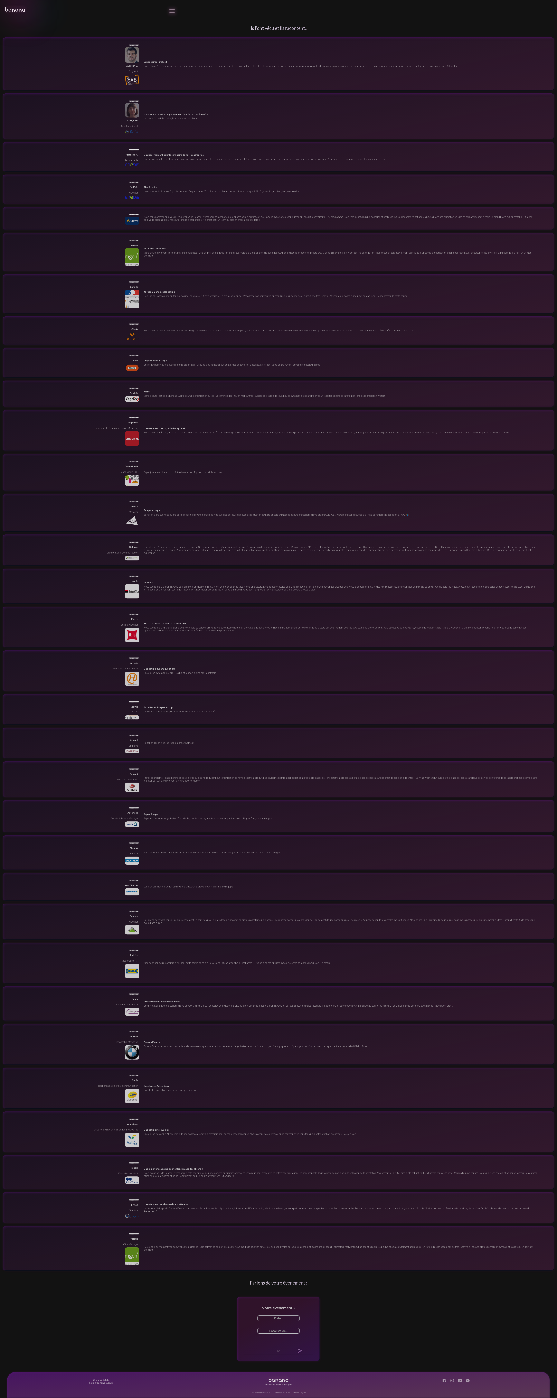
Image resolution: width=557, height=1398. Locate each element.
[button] (300, 1350)
